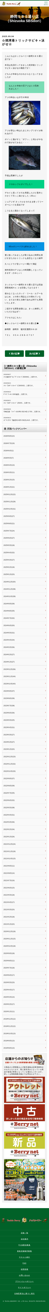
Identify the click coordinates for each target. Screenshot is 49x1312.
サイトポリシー (24, 1287)
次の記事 (33, 353)
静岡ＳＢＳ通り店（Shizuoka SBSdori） (24, 18)
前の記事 (15, 353)
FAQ (24, 1263)
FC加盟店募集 (24, 1245)
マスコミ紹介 (24, 1257)
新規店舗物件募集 (24, 1251)
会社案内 (24, 1239)
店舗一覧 (24, 1233)
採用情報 (24, 1269)
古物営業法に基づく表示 (24, 1294)
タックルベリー (13, 4)
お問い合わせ (24, 1275)
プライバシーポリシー (24, 1281)
